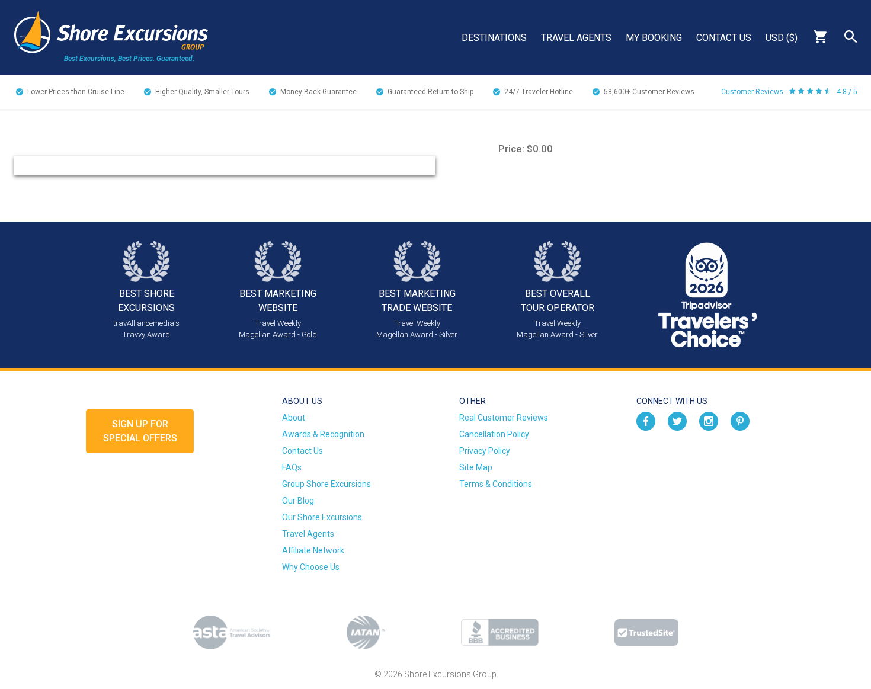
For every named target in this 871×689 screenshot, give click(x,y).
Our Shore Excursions (322, 517)
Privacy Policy (484, 451)
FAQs (292, 467)
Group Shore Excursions (326, 484)
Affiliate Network (313, 550)
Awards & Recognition (323, 434)
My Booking (654, 37)
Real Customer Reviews (503, 417)
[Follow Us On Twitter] (677, 420)
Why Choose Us (311, 567)
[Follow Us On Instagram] (708, 420)
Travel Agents (576, 37)
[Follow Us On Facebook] (645, 420)
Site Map (475, 467)
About (293, 417)
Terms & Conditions (495, 484)
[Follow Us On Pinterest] (740, 420)
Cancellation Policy (494, 434)
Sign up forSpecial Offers (140, 431)
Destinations (494, 37)
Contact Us (723, 37)
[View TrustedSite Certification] (646, 632)
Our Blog (298, 500)
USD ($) (782, 37)
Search (851, 36)
